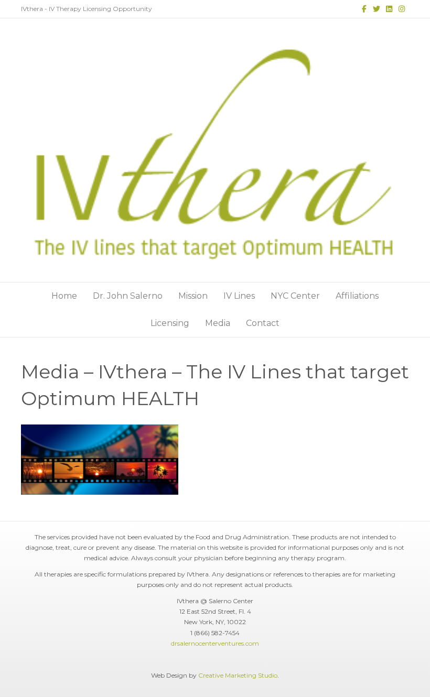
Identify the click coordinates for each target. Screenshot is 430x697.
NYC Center (295, 296)
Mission (193, 296)
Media (217, 323)
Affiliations (357, 296)
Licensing (169, 323)
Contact (263, 323)
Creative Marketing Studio (237, 675)
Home (64, 296)
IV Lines (239, 296)
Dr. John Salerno (128, 296)
